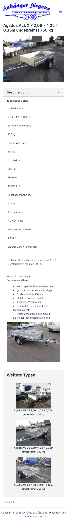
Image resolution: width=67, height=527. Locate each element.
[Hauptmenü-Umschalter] (60, 11)
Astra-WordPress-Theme (33, 516)
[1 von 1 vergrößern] (56, 326)
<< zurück (8, 502)
